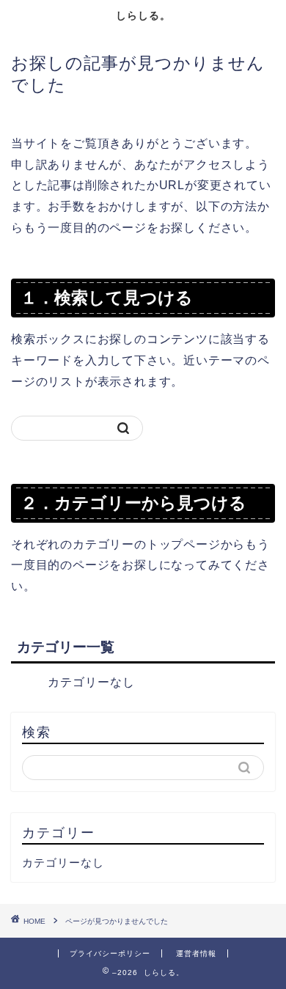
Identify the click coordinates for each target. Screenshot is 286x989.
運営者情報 (196, 953)
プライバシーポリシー (110, 953)
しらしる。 (143, 15)
